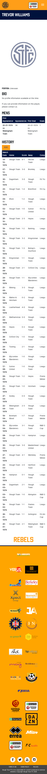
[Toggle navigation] (43, 4)
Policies (35, 767)
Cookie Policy (25, 767)
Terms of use (13, 767)
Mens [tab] (6, 147)
